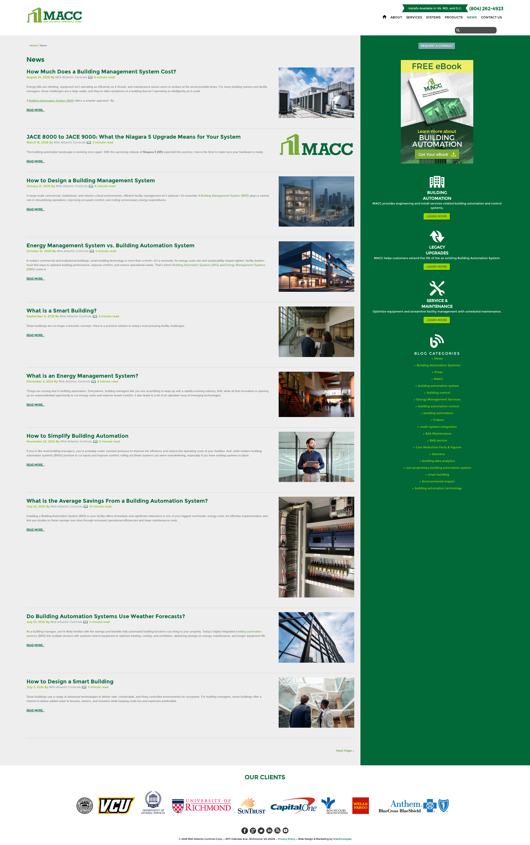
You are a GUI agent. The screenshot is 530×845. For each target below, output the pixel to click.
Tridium (438, 420)
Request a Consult (437, 46)
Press (438, 372)
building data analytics (438, 461)
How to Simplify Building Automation (77, 436)
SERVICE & (437, 300)
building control (438, 392)
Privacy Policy (286, 838)
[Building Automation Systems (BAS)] (437, 186)
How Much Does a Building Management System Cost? (101, 71)
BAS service (438, 440)
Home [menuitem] (384, 16)
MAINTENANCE (437, 306)
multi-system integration (438, 427)
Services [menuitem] (414, 17)
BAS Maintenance (438, 433)
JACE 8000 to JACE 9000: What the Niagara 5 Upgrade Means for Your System (133, 136)
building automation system (438, 386)
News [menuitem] (472, 17)
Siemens (438, 454)
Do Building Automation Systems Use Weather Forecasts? (105, 616)
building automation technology (438, 488)
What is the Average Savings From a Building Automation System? (117, 501)
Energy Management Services (438, 399)
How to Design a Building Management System (90, 180)
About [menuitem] (396, 17)
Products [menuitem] (454, 17)
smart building (438, 474)
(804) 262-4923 (486, 8)
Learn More (437, 216)
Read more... (35, 110)
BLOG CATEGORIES (437, 353)
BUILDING (437, 192)
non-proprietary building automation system (438, 468)
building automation (438, 413)
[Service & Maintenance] (437, 294)
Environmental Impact (438, 481)
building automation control (438, 406)
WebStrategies (342, 838)
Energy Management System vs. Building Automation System (110, 245)
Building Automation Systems (438, 365)
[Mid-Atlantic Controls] (54, 21)
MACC (438, 379)
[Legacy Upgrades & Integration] (437, 241)
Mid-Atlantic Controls (71, 77)
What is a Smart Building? (61, 310)
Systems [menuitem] (433, 17)
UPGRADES (437, 253)
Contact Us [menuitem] (491, 17)
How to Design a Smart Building (69, 681)
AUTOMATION (437, 198)
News (438, 358)
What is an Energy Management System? (82, 376)
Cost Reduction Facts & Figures (438, 447)
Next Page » (345, 750)
